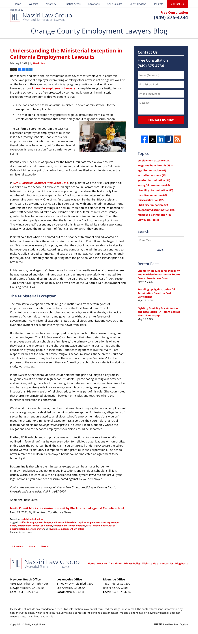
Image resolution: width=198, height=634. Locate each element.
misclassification (151, 200)
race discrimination (152, 195)
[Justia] (169, 139)
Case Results (114, 4)
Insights (158, 4)
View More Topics (148, 219)
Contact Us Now (161, 120)
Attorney (51, 4)
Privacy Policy (132, 563)
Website (33, 4)
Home (17, 4)
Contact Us (177, 4)
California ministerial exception (69, 522)
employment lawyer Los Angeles (34, 525)
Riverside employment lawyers (53, 88)
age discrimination (152, 170)
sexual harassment (152, 175)
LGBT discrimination (153, 205)
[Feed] (177, 139)
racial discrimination (32, 519)
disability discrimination (155, 190)
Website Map (150, 563)
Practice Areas (72, 4)
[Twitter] (152, 139)
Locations (94, 4)
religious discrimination (155, 215)
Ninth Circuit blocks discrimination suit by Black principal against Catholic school (67, 508)
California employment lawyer (35, 522)
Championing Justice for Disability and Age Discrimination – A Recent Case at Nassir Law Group (159, 274)
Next (45, 546)
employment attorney (154, 160)
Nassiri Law (38, 624)
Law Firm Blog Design (171, 624)
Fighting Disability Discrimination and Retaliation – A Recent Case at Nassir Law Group (159, 311)
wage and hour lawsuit (155, 165)
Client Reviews (138, 4)
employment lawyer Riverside (69, 525)
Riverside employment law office (66, 528)
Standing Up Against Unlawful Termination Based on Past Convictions (156, 293)
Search (161, 249)
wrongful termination (154, 185)
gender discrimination (154, 180)
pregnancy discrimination (156, 210)
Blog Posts (181, 563)
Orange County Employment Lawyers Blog (41, 15)
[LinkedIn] (161, 139)
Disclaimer (115, 563)
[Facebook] (144, 139)
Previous (17, 546)
